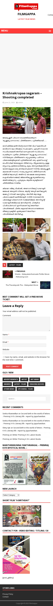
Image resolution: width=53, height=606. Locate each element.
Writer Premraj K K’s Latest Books (26, 435)
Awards (7, 384)
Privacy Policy (8, 594)
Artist (24, 379)
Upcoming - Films (25, 389)
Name (5, 334)
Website (6, 349)
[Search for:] (26, 399)
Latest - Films (15, 265)
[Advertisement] (26, 61)
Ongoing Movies (37, 384)
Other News (9, 389)
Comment (7, 315)
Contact (5, 597)
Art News (35, 379)
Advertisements (11, 379)
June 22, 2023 (10, 102)
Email (5, 342)
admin (20, 102)
